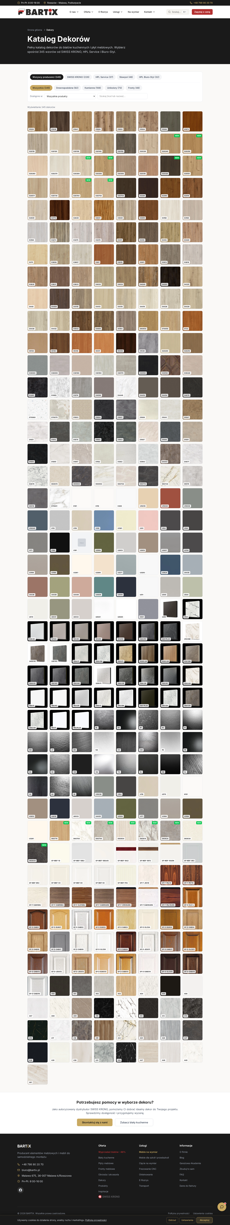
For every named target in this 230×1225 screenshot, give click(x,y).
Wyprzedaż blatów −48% (112, 1152)
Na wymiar (133, 11)
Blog (182, 1157)
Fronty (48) (134, 87)
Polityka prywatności (178, 1213)
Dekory (102, 1180)
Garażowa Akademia (190, 1163)
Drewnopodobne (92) (67, 87)
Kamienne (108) (93, 87)
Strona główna (34, 30)
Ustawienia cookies (203, 1213)
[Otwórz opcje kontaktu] (221, 1206)
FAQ (182, 1174)
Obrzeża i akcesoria (108, 1174)
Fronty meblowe (106, 1169)
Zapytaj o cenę (202, 11)
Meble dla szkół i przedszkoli (154, 1157)
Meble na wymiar (148, 1152)
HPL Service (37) (104, 77)
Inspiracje (103, 1191)
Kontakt (148, 11)
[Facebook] (20, 1190)
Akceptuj (204, 1220)
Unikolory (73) (114, 87)
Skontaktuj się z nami (94, 1122)
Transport (144, 1185)
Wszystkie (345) (41, 87)
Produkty (103, 1185)
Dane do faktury (188, 1185)
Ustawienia (187, 1220)
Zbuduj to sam (187, 1169)
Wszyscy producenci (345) (47, 77)
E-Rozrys (103, 11)
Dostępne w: (36, 96)
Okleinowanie (146, 1174)
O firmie (184, 1152)
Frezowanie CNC (147, 1169)
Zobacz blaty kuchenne (134, 1122)
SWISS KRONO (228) (78, 77)
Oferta (87, 11)
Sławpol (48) (126, 77)
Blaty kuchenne (106, 1157)
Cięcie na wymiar (147, 1163)
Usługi (116, 11)
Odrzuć (172, 1220)
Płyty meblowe (105, 1163)
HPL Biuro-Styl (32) (149, 77)
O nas (73, 11)
